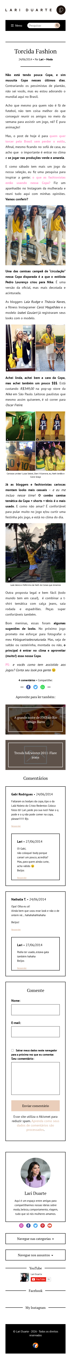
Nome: (15, 1000)
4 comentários (27, 680)
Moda (49, 59)
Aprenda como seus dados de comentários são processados (38, 1125)
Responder (16, 826)
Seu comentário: (22, 1058)
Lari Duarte (35, 1193)
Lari (41, 59)
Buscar (57, 25)
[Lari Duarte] (35, 10)
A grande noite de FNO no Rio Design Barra (35, 719)
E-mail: (16, 1023)
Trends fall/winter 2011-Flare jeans (35, 755)
